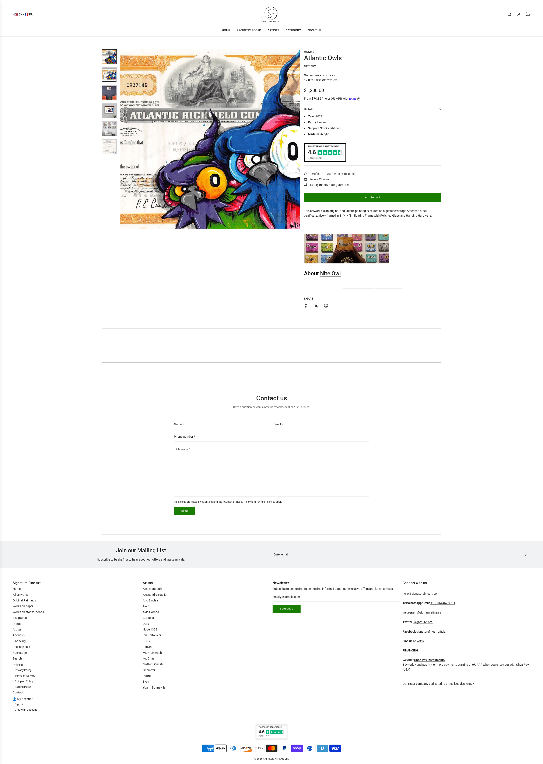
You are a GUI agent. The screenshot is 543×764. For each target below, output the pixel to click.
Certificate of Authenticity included (332, 173)
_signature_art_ (423, 622)
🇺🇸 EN (18, 14)
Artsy (420, 641)
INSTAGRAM (359, 284)
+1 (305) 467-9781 (442, 603)
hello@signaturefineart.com (421, 593)
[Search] (509, 14)
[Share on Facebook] (306, 306)
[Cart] (528, 14)
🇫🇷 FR (29, 14)
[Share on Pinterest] (326, 306)
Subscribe (286, 608)
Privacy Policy (243, 501)
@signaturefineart (429, 612)
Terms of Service (265, 501)
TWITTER (389, 284)
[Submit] (525, 554)
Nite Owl (310, 66)
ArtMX (470, 683)
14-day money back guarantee (329, 184)
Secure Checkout (320, 179)
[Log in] (518, 14)
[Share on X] (316, 306)
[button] (125, 139)
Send (184, 510)
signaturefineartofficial (431, 631)
